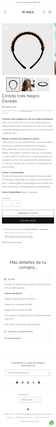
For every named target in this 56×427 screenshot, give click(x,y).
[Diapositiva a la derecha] (53, 85)
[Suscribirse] (48, 373)
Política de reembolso (24, 417)
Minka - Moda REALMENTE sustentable (25, 414)
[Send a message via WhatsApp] (52, 423)
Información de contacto (29, 421)
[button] (5, 12)
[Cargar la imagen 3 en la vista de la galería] (42, 84)
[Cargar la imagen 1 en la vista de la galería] (13, 84)
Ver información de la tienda (19, 236)
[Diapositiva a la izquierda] (3, 85)
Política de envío (42, 417)
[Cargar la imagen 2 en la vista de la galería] (28, 84)
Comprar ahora (28, 220)
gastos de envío (27, 110)
